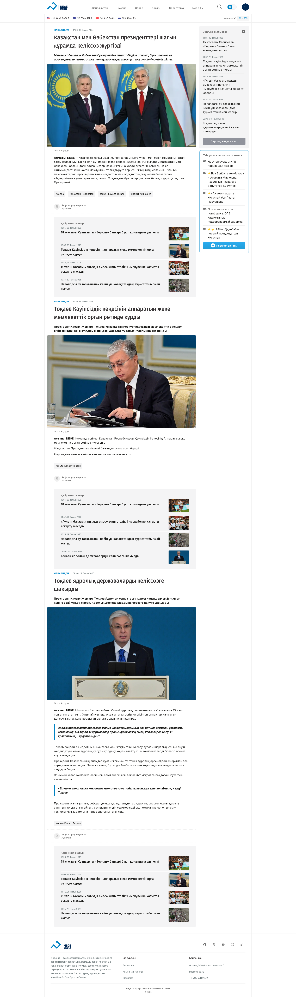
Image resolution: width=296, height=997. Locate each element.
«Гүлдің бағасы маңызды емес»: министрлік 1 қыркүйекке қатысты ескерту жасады (223, 87)
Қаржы (156, 8)
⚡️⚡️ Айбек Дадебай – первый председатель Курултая (223, 233)
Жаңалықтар (99, 8)
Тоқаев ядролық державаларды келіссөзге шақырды (221, 127)
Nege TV (197, 8)
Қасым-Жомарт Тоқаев (112, 194)
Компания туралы (133, 971)
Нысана (121, 8)
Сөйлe (139, 8)
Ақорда (60, 194)
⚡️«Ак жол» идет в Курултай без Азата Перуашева (221, 197)
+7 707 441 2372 (198, 977)
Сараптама (176, 8)
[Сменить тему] (232, 7)
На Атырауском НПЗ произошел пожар (222, 163)
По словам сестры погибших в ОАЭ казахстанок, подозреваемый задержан (226, 215)
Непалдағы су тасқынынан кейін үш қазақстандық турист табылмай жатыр (221, 108)
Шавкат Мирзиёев (141, 194)
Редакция (128, 965)
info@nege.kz (197, 971)
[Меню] (245, 7)
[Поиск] (219, 7)
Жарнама (128, 977)
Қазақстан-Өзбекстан (82, 194)
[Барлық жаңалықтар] (243, 31)
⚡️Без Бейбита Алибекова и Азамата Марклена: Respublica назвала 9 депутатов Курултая (226, 179)
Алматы (228, 18)
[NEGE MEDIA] (57, 6)
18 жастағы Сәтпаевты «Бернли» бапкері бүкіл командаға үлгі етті (219, 46)
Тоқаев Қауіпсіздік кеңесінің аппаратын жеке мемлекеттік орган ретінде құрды (223, 65)
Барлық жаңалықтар (224, 141)
